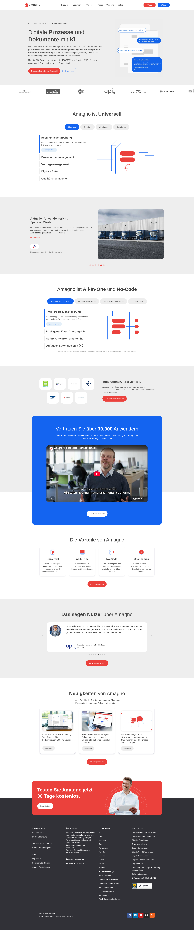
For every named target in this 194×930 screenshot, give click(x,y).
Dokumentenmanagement (75, 845)
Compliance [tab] (121, 127)
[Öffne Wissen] (94, 5)
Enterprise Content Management (78, 850)
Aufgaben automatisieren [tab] (60, 301)
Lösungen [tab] (72, 127)
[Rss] (152, 915)
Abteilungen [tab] (103, 127)
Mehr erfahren (49, 150)
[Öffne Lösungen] (82, 5)
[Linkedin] (135, 915)
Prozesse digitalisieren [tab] (86, 301)
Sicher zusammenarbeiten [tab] (113, 301)
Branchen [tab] (87, 127)
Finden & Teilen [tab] (137, 301)
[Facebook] (129, 915)
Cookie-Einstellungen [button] (41, 867)
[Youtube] (140, 915)
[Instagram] (146, 915)
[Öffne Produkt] (69, 5)
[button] (86, 265)
